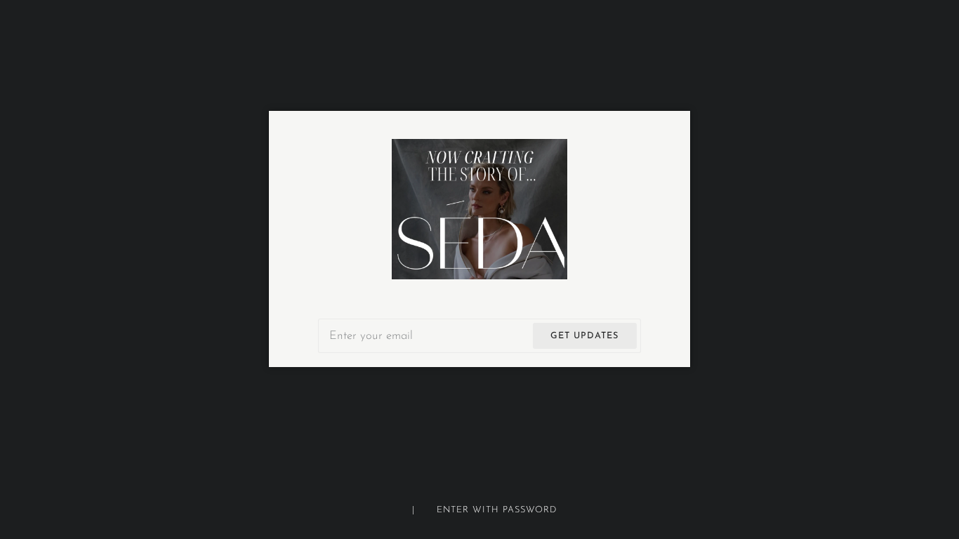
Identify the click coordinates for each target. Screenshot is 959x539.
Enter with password (497, 509)
